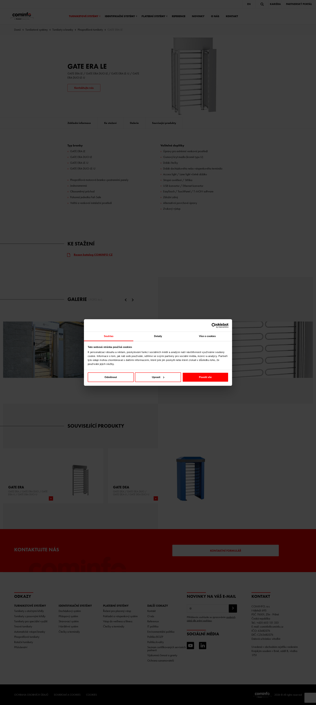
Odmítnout (111, 377)
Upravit (156, 377)
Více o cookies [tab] (207, 336)
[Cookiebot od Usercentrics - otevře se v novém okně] (214, 325)
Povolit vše (205, 377)
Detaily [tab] (158, 336)
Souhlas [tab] (108, 336)
